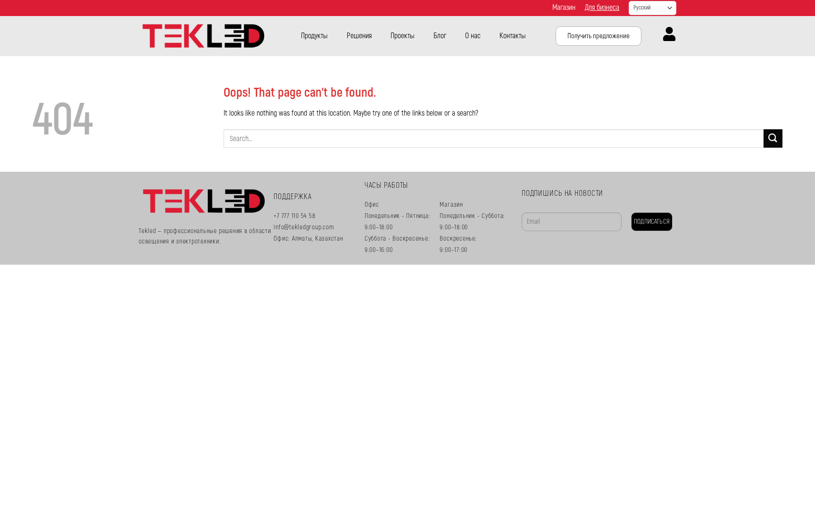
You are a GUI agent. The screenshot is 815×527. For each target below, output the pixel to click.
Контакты (512, 36)
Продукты (314, 36)
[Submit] (773, 138)
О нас (473, 36)
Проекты (403, 36)
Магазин (563, 7)
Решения (359, 36)
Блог (439, 36)
